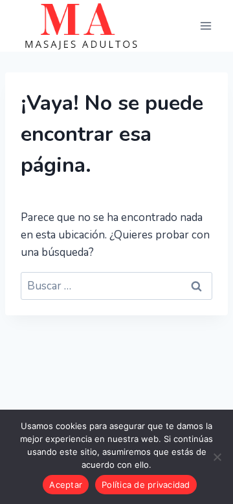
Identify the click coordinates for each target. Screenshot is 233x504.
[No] (216, 456)
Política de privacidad (146, 484)
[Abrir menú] (205, 26)
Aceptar (65, 484)
